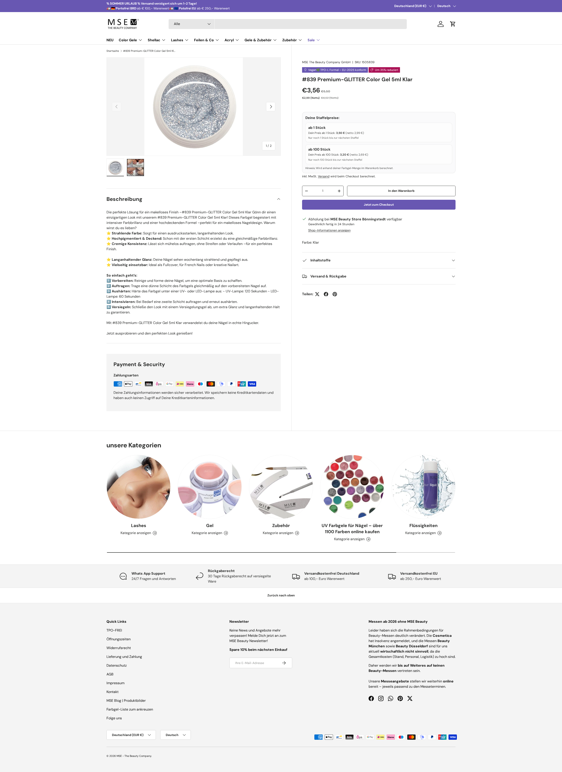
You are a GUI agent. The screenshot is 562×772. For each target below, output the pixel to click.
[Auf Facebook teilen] (326, 294)
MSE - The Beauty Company (134, 756)
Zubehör (289, 40)
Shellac (154, 40)
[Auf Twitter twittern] (317, 294)
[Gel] (209, 487)
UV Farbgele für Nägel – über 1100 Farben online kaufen (352, 528)
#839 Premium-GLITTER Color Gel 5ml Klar (149, 51)
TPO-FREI (114, 630)
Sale (311, 40)
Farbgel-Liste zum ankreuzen (129, 709)
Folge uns (114, 718)
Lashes (177, 40)
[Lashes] (138, 487)
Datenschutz (116, 665)
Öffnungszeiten (118, 639)
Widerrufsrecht (118, 648)
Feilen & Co (204, 40)
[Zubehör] (281, 487)
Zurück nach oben (281, 595)
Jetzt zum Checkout (379, 205)
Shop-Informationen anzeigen (329, 230)
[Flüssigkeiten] (423, 487)
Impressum (115, 683)
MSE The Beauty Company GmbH (326, 62)
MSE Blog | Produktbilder (126, 700)
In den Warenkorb (401, 191)
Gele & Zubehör (258, 40)
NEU (109, 40)
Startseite (112, 51)
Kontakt (112, 691)
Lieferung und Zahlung (124, 656)
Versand (324, 176)
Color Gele (128, 40)
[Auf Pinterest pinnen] (334, 294)
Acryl (229, 40)
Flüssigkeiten (423, 525)
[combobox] (288, 24)
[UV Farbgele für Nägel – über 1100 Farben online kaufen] (352, 487)
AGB (109, 674)
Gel (209, 525)
